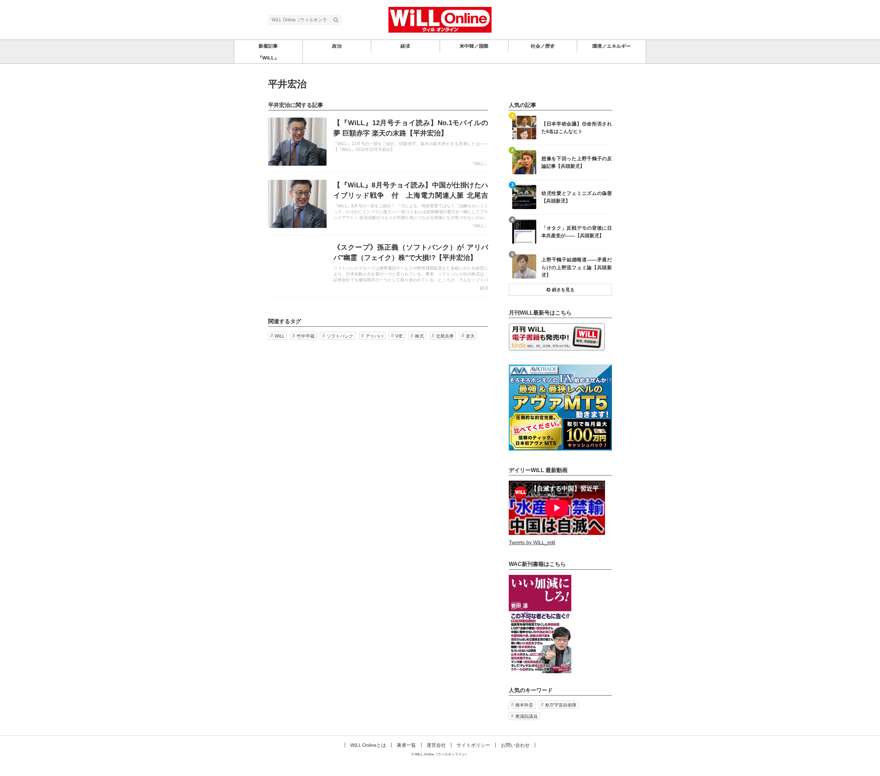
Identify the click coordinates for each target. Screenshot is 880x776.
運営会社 (436, 745)
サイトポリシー (473, 745)
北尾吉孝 (445, 336)
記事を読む (378, 142)
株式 (419, 336)
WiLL (280, 336)
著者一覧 (406, 745)
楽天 (470, 336)
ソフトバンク (340, 336)
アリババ (374, 336)
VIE (399, 336)
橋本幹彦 (524, 705)
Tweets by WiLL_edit (532, 542)
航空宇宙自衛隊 (560, 705)
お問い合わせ (515, 745)
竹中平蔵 (306, 336)
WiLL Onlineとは (368, 745)
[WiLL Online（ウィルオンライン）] (440, 19)
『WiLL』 (479, 163)
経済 (484, 288)
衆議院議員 (526, 716)
